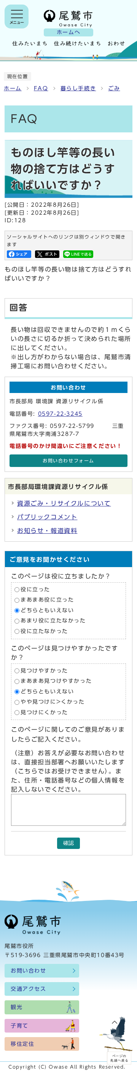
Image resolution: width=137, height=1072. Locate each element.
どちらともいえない (47, 610)
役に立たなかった (44, 631)
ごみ (114, 88)
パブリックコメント (47, 517)
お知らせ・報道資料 (47, 531)
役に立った (35, 589)
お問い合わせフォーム (68, 461)
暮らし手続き (78, 88)
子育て (20, 1025)
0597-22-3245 (60, 414)
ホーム (13, 88)
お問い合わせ (28, 970)
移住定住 (22, 1044)
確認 (68, 843)
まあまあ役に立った (47, 600)
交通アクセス (28, 989)
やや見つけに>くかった (53, 702)
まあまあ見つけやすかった (56, 681)
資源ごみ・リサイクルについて (64, 503)
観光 (16, 1007)
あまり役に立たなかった (53, 621)
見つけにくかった (44, 712)
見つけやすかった (44, 670)
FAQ (41, 88)
